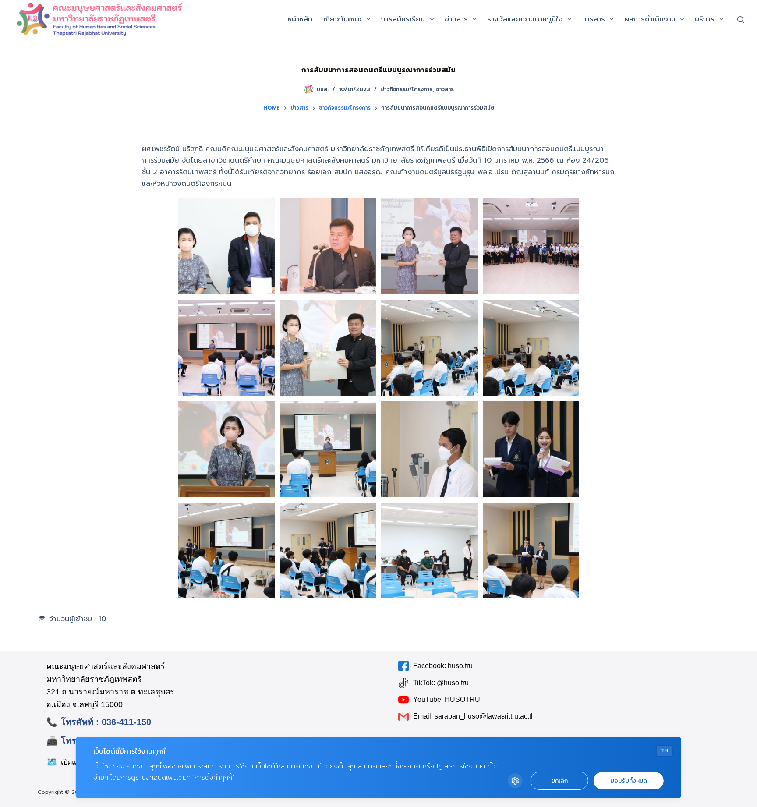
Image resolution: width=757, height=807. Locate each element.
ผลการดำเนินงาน (650, 19)
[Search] (740, 19)
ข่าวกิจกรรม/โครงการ (406, 89)
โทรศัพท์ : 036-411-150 (106, 722)
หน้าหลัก (299, 19)
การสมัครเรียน (403, 19)
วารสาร (593, 19)
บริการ (705, 19)
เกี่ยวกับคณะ (342, 19)
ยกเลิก (559, 781)
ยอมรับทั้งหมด (628, 781)
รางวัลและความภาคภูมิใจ (525, 19)
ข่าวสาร (456, 19)
